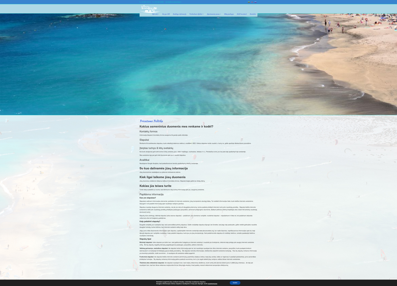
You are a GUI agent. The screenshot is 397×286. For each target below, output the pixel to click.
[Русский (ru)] (255, 2)
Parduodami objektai (196, 14)
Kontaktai (253, 14)
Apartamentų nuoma (213, 14)
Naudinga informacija (179, 14)
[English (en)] (252, 2)
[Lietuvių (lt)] (249, 2)
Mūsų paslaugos (229, 14)
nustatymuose (212, 284)
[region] (198, 64)
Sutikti (235, 283)
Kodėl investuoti (242, 14)
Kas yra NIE (166, 14)
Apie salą (155, 14)
